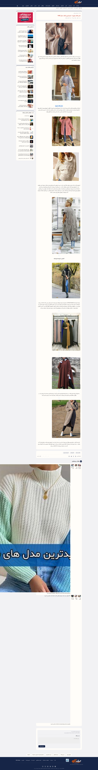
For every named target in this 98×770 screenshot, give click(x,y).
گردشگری (62, 5)
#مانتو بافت (72, 452)
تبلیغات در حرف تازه (46, 760)
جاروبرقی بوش (69, 754)
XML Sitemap (18, 760)
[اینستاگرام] (48, 766)
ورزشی (23, 5)
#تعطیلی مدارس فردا (70, 8)
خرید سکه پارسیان (48, 754)
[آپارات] (55, 766)
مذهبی (35, 5)
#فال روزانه (61, 8)
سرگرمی (31, 5)
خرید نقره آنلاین (56, 754)
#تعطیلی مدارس (76, 8)
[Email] (69, 456)
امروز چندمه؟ (28, 760)
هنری (39, 5)
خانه (80, 13)
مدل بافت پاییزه (59, 106)
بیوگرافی (42, 5)
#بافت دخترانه (78, 452)
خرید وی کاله (62, 754)
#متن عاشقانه (65, 8)
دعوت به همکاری (38, 760)
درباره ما (51, 760)
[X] (75, 456)
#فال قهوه (57, 8)
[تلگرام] (50, 766)
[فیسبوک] (45, 766)
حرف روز (23, 760)
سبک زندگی (57, 5)
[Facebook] (73, 456)
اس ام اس (70, 5)
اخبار (74, 5)
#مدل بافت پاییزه (66, 452)
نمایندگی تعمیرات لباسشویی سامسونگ (38, 754)
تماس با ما (33, 760)
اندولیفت (28, 754)
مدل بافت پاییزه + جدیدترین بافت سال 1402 (69, 16)
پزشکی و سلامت (47, 5)
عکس (66, 5)
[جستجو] (17, 6)
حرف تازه (77, 5)
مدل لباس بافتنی (76, 13)
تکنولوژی (53, 5)
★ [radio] (41, 456)
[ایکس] (53, 766)
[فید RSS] (43, 766)
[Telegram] (71, 456)
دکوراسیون (27, 5)
